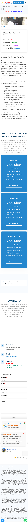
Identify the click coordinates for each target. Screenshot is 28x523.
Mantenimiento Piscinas (11, 466)
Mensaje (4, 401)
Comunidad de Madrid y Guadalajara (12, 283)
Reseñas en (21, 457)
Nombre (4, 377)
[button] (1, 26)
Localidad (4, 395)
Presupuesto (18, 2)
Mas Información (14, 185)
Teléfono (4, 389)
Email (3, 383)
